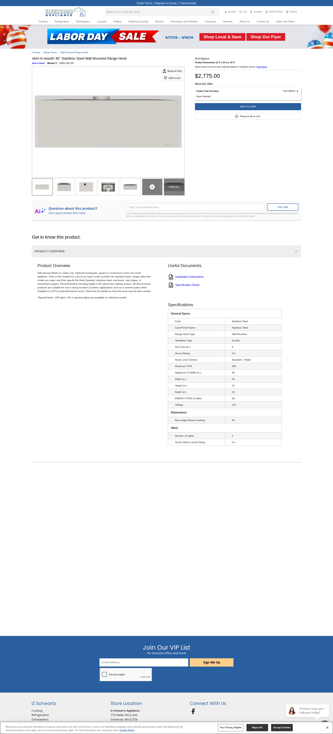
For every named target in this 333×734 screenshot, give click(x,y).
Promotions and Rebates (184, 21)
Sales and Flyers (285, 21)
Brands (159, 21)
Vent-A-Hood (38, 63)
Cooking (42, 21)
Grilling (117, 21)
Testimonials (188, 3)
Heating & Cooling (138, 21)
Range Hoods (50, 52)
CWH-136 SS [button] (66, 63)
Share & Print (174, 71)
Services (227, 21)
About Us (245, 21)
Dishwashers (83, 21)
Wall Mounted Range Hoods (74, 52)
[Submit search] (212, 12)
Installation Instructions (189, 276)
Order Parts (144, 3)
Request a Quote (166, 3)
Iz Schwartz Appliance (125, 711)
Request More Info (250, 116)
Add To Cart (248, 106)
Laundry (101, 21)
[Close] (327, 727)
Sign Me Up (211, 662)
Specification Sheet (187, 284)
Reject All (257, 727)
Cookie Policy (127, 730)
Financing (210, 21)
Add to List (174, 78)
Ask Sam (283, 207)
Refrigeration (62, 21)
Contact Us (263, 21)
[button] (226, 12)
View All (174, 187)
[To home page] (65, 12)
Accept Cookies (281, 727)
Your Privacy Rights (230, 727)
